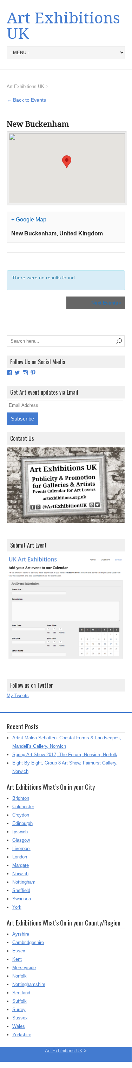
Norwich (20, 873)
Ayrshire (20, 934)
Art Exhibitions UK (63, 26)
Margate (20, 865)
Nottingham (23, 882)
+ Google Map (28, 219)
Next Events (106, 303)
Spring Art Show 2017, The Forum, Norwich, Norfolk (64, 754)
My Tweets (18, 695)
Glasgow (21, 840)
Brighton (20, 798)
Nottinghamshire (28, 984)
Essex (18, 950)
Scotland (21, 992)
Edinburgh (22, 823)
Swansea (21, 898)
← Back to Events (26, 100)
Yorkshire (21, 1034)
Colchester (23, 806)
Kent (17, 959)
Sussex (20, 1018)
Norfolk (19, 976)
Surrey (19, 1009)
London (19, 856)
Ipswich (20, 831)
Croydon (20, 815)
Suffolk (19, 1001)
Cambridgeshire (28, 942)
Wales (18, 1026)
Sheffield (21, 890)
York (16, 907)
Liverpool (21, 848)
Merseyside (24, 967)
